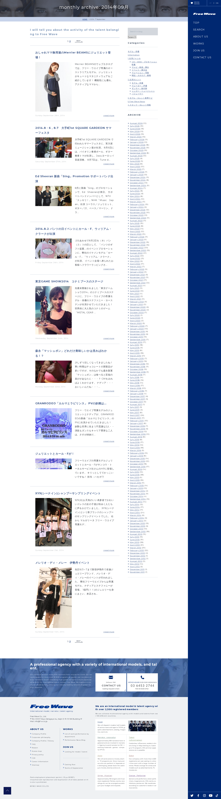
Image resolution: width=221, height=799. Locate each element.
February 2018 (137, 391)
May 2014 (134, 510)
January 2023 (136, 239)
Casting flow (70, 765)
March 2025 (135, 169)
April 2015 (135, 480)
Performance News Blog (75, 740)
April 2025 (135, 166)
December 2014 (137, 491)
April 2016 (135, 448)
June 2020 (135, 318)
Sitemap (35, 765)
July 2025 (134, 158)
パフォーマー (137, 94)
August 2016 (136, 437)
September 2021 (138, 283)
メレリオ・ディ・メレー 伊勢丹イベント (62, 562)
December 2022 (137, 242)
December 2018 (137, 364)
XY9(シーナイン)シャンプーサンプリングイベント (68, 493)
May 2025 (134, 164)
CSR (33, 758)
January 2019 (136, 361)
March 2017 (135, 418)
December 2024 (138, 177)
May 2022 (135, 261)
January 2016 (136, 456)
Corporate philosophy (41, 737)
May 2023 (135, 229)
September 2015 (138, 466)
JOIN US (199, 50)
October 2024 (137, 183)
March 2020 (136, 323)
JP (210, 3)
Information (134, 55)
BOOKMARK (197, 3)
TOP (196, 22)
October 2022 (136, 247)
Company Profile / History (43, 741)
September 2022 (138, 250)
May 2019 (134, 350)
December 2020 (138, 307)
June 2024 (135, 193)
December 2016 (137, 426)
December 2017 (137, 396)
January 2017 (136, 423)
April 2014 (135, 512)
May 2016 (134, 445)
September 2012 (138, 558)
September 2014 (138, 499)
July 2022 (135, 256)
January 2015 (136, 488)
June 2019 (135, 347)
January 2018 (136, 393)
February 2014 (137, 518)
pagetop (7, 790)
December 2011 (137, 569)
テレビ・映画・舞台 (140, 67)
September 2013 (138, 531)
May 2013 (134, 542)
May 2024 (135, 196)
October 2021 (136, 280)
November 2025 (137, 147)
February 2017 (137, 420)
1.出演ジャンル (134, 58)
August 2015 (136, 469)
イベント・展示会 (139, 70)
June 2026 (135, 129)
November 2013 (137, 526)
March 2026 (136, 137)
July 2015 (134, 472)
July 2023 (135, 223)
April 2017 (135, 415)
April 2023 (135, 231)
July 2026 (135, 126)
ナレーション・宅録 (140, 72)
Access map (37, 751)
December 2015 (137, 458)
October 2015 (136, 464)
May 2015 (134, 477)
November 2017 (137, 399)
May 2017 (134, 412)
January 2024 (137, 207)
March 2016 (135, 450)
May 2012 (134, 564)
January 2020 (137, 329)
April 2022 (135, 264)
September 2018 (138, 372)
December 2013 (137, 523)
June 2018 (135, 380)
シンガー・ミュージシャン (143, 91)
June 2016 (135, 442)
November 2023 (138, 212)
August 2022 (136, 253)
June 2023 (135, 226)
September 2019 (138, 339)
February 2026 (137, 139)
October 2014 (136, 496)
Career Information (40, 762)
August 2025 (136, 156)
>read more (108, 115)
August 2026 (136, 123)
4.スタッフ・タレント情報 (139, 105)
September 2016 (138, 434)
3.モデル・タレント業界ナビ (140, 98)
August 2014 (136, 502)
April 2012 (135, 566)
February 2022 (137, 269)
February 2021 (137, 302)
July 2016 (134, 439)
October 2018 (136, 369)
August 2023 (136, 220)
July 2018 (134, 377)
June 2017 (135, 410)
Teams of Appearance (74, 768)
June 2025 (135, 161)
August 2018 (136, 375)
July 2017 (134, 407)
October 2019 (136, 337)
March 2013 (135, 548)
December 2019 (137, 331)
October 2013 (136, 529)
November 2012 (137, 556)
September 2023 (138, 218)
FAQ (33, 744)
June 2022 (135, 258)
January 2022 (136, 272)
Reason (35, 748)
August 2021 (136, 285)
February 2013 (137, 550)
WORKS (198, 43)
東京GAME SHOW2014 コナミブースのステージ (69, 281)
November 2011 (137, 572)
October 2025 (136, 150)
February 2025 (137, 172)
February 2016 (137, 453)
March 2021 (135, 299)
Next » (79, 41)
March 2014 (135, 515)
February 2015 (137, 485)
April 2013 (135, 545)
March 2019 (135, 356)
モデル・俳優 (133, 51)
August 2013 (136, 534)
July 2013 (134, 537)
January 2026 (136, 142)
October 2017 (136, 402)
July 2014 (134, 504)
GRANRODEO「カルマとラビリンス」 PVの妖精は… (71, 403)
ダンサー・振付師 (139, 88)
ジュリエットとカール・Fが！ (54, 453)
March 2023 (136, 234)
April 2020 (135, 320)
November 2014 (137, 493)
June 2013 (135, 539)
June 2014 (135, 507)
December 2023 (137, 210)
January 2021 (136, 304)
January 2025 (136, 174)
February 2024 (137, 204)
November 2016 (137, 429)
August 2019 (136, 342)
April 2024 (135, 199)
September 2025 (138, 153)
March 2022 (136, 266)
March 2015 (135, 483)
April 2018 (135, 385)
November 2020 (138, 310)
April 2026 (135, 134)
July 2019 (134, 345)
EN (217, 3)
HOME (84, 19)
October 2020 (137, 312)
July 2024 (135, 191)
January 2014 (136, 521)
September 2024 (138, 185)
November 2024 (138, 180)
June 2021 (135, 291)
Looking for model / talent (76, 752)
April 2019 (135, 353)
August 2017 (136, 404)
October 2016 (136, 431)
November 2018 (137, 366)
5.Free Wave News (136, 101)
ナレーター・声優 (139, 86)
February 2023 (137, 237)
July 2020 (135, 315)
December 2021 (137, 274)
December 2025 (137, 145)
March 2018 (135, 388)
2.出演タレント (134, 79)
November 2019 (137, 334)
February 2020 (137, 326)
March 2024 (136, 202)
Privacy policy (38, 755)
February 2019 (137, 358)
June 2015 (135, 475)
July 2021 (134, 288)
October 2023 (136, 215)
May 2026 (135, 131)
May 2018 (134, 383)
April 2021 (135, 296)
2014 (92, 19)
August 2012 (136, 561)
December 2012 (137, 553)
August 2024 (136, 188)
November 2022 (138, 245)
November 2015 (137, 461)
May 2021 (134, 293)
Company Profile (39, 734)
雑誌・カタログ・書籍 (141, 75)
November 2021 (137, 277)
